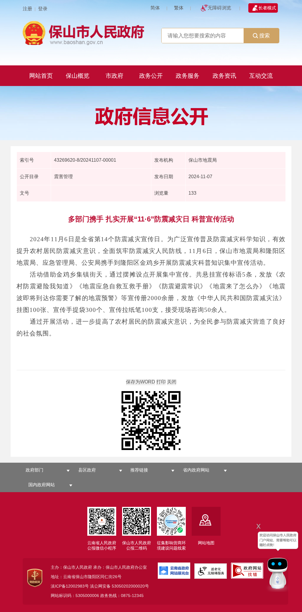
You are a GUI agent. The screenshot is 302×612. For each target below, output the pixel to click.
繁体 (178, 7)
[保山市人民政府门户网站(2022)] (85, 32)
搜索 (264, 36)
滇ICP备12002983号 (70, 586)
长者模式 (267, 7)
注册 (27, 8)
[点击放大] (151, 421)
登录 (42, 8)
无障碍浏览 (219, 7)
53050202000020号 (130, 586)
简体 (155, 7)
